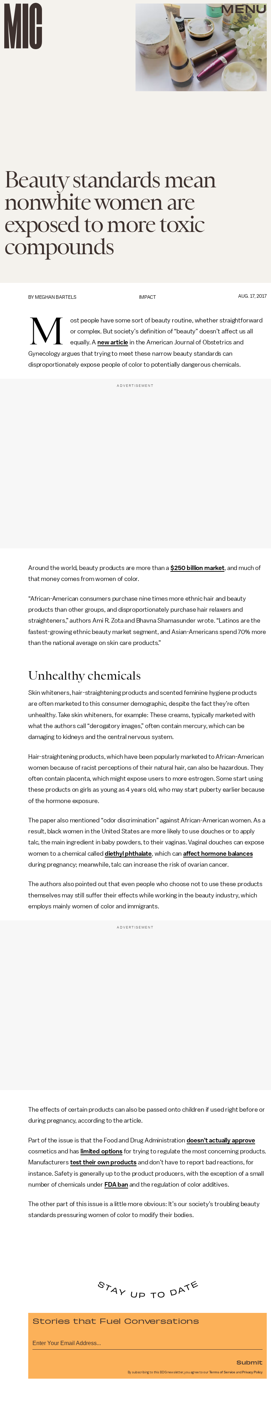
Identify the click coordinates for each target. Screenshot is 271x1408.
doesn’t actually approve (221, 1140)
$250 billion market (197, 568)
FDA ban (116, 1184)
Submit (249, 1362)
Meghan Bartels (56, 297)
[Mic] (23, 26)
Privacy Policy (252, 1372)
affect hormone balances (218, 853)
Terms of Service (222, 1372)
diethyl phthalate (128, 853)
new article (112, 342)
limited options (101, 1151)
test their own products (103, 1162)
